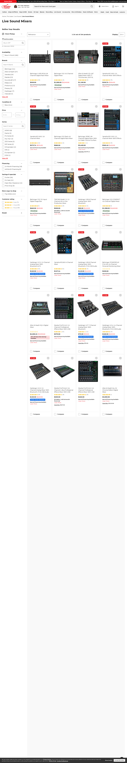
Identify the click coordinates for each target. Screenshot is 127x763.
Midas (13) (8, 83)
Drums (30, 12)
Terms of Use (52, 761)
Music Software (88, 12)
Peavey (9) (8, 88)
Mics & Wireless (77, 12)
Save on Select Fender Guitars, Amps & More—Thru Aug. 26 (76, 1)
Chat (19, 7)
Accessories (66, 12)
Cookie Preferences (62, 761)
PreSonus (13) (10, 85)
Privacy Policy (47, 759)
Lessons (122, 12)
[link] (40, 75)
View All (5, 97)
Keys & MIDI (23, 12)
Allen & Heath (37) (11, 72)
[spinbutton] (7, 115)
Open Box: (81, 151)
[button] (21, 6)
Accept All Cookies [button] (119, 760)
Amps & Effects (13, 12)
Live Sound (57, 12)
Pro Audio (10, 16)
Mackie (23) (9, 77)
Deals (102, 12)
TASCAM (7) (9, 94)
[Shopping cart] (123, 6)
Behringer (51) (10, 69)
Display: (115, 34)
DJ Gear (36, 12)
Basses (42, 12)
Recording (49, 12)
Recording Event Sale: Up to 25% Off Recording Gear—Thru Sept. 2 (36, 1)
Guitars (4, 12)
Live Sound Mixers (28, 16)
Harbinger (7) (9, 91)
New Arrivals (114, 12)
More (96, 12)
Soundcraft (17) (10, 80)
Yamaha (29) (9, 74)
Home (4, 16)
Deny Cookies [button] (108, 760)
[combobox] (38, 34)
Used (107, 12)
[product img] (40, 56)
